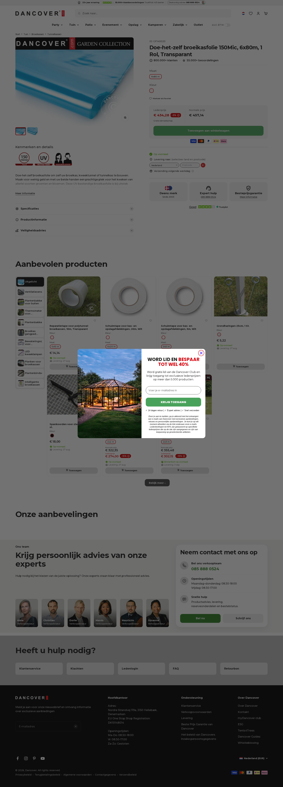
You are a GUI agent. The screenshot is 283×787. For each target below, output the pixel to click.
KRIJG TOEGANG (173, 402)
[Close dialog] (201, 353)
